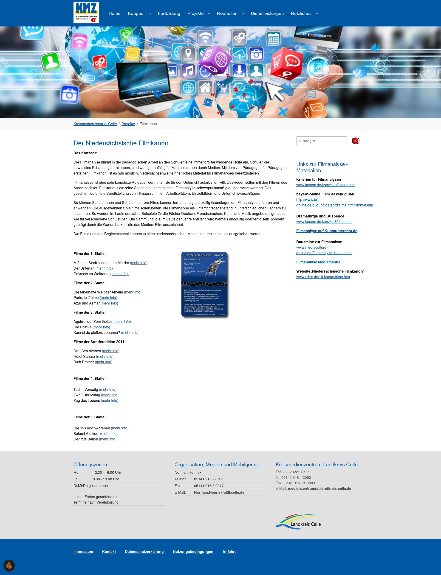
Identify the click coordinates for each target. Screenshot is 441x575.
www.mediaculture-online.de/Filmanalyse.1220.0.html (324, 250)
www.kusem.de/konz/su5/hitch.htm (324, 221)
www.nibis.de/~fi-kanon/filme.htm (323, 276)
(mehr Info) (138, 262)
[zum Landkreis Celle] (298, 522)
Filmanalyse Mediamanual (318, 262)
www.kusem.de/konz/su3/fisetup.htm (325, 184)
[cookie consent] (9, 565)
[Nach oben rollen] (430, 564)
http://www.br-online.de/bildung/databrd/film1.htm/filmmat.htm (334, 202)
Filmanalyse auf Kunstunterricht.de (326, 230)
